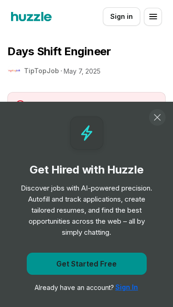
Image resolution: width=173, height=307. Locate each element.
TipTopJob (41, 71)
